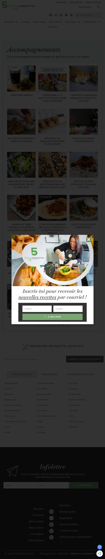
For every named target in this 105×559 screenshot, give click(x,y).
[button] (89, 240)
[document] (52, 279)
